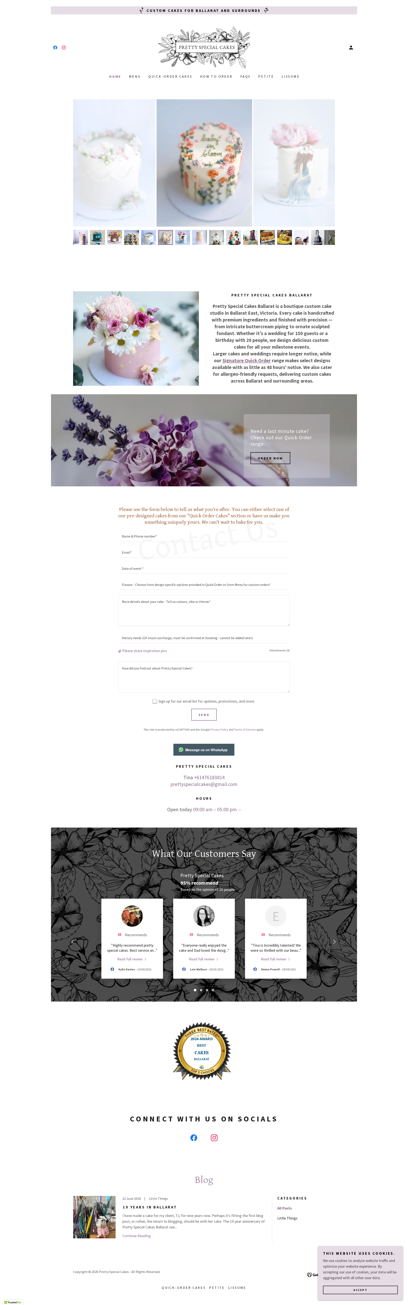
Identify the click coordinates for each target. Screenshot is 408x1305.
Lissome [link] (291, 76)
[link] (55, 47)
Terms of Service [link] (245, 729)
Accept (360, 1290)
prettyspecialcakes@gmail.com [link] (203, 784)
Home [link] (115, 76)
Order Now (270, 458)
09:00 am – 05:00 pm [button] (215, 809)
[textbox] (203, 536)
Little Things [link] (287, 1218)
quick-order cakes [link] (170, 76)
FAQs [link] (245, 76)
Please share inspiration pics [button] (144, 650)
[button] (351, 47)
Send (204, 715)
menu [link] (135, 76)
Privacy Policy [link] (219, 729)
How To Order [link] (216, 76)
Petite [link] (266, 76)
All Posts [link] (284, 1208)
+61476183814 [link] (209, 777)
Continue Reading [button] (136, 1235)
